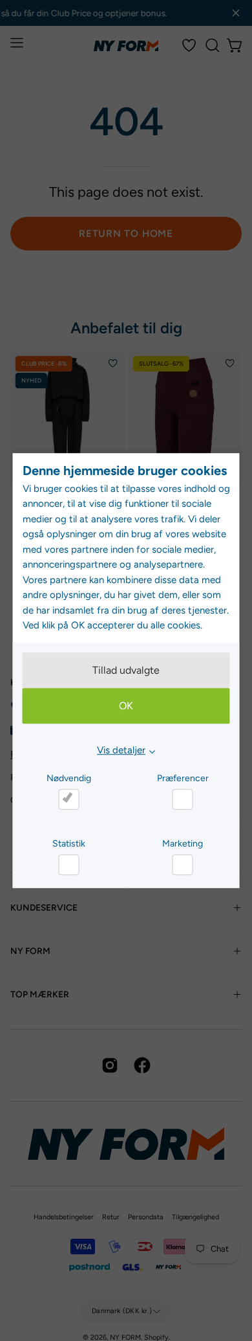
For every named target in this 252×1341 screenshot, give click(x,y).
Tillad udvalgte (126, 671)
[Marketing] (183, 864)
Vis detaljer (121, 751)
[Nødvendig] (68, 799)
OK (126, 706)
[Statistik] (68, 864)
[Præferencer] (183, 799)
